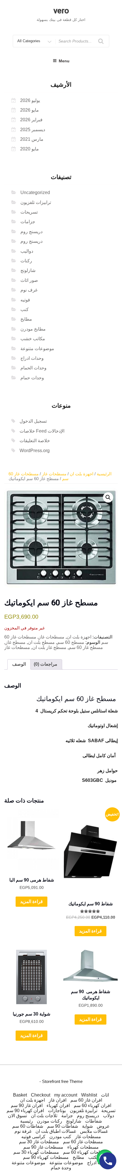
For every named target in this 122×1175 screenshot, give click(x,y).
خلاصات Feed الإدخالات (42, 431)
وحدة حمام (61, 1167)
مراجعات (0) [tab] (45, 664)
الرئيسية (104, 474)
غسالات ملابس (94, 1131)
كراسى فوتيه (33, 1136)
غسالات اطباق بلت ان (55, 1131)
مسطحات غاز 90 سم (43, 1147)
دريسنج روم (31, 231)
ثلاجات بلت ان (44, 1115)
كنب (24, 309)
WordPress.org (35, 450)
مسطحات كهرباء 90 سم (46, 1157)
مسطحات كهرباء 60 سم (86, 1152)
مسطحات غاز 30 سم (39, 1141)
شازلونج (27, 270)
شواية (87, 1126)
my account (65, 1095)
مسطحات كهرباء (83, 1147)
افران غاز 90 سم (27, 1105)
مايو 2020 (29, 148)
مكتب (93, 1157)
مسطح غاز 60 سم (86, 647)
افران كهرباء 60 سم (92, 1105)
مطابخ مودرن (33, 329)
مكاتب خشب (32, 338)
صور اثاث (29, 280)
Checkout (40, 1095)
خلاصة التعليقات (35, 440)
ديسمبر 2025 (32, 129)
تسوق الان (17, 1115)
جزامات (27, 221)
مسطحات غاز (54, 474)
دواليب (26, 251)
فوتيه (25, 299)
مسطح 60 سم (70, 642)
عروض (103, 1126)
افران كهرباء (58, 1105)
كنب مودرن (60, 1136)
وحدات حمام (32, 377)
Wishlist (89, 1095)
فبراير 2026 (31, 119)
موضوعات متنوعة (37, 348)
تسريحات (29, 212)
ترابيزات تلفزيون (35, 202)
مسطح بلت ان (41, 642)
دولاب (108, 1115)
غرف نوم (28, 290)
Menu (64, 61)
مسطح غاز (15, 642)
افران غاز (57, 1100)
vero (61, 10)
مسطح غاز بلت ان (49, 647)
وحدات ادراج (32, 358)
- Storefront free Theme (61, 1081)
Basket (20, 1095)
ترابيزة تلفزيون (83, 1110)
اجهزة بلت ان (81, 474)
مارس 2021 (31, 139)
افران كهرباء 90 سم (25, 1110)
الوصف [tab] (19, 664)
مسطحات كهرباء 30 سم (36, 1152)
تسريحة (108, 1110)
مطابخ (26, 319)
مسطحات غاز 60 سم (83, 1141)
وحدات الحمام (33, 367)
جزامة (67, 1115)
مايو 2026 (29, 110)
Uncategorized (35, 192)
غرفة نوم (22, 1131)
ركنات (26, 260)
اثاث (105, 1095)
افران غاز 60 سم (86, 1100)
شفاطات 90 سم (62, 1126)
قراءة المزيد (31, 901)
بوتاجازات (57, 1110)
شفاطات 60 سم (27, 1126)
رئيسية (26, 1121)
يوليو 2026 (30, 100)
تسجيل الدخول (33, 421)
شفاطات (93, 1121)
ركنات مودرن (49, 1121)
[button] (108, 497)
